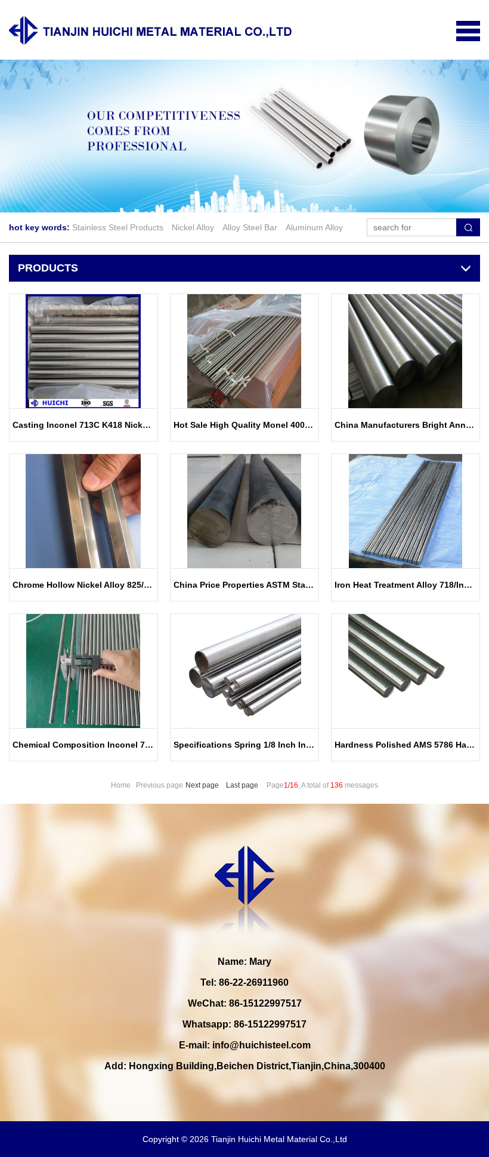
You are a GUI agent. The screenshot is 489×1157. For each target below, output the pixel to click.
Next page (202, 785)
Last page (242, 785)
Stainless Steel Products (117, 227)
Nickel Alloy (193, 227)
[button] (229, 200)
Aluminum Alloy (314, 227)
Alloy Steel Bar (249, 227)
